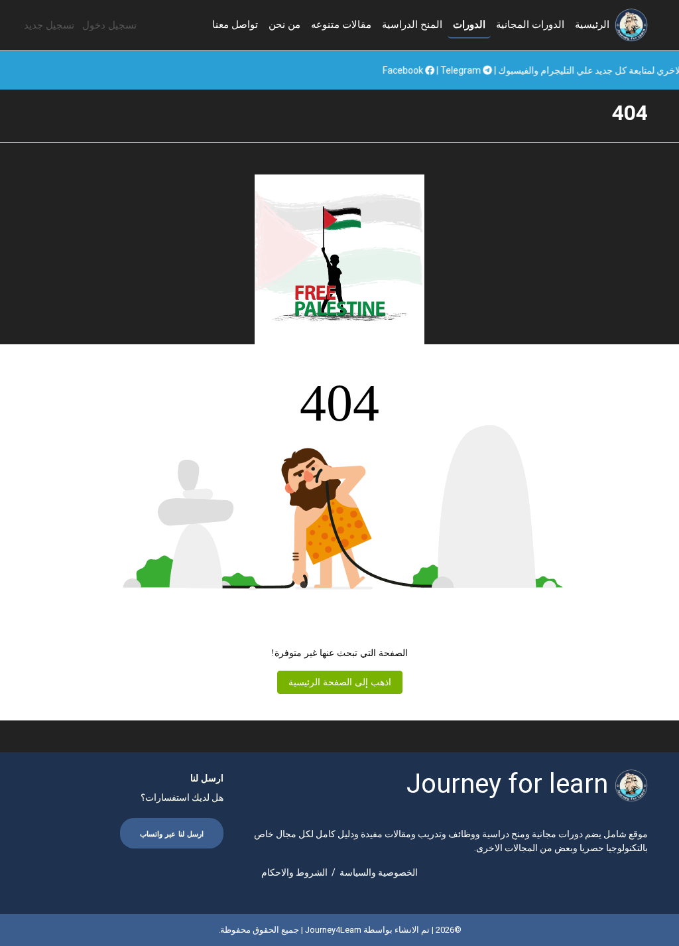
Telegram (496, 70)
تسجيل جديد (49, 25)
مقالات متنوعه (341, 25)
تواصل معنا (235, 25)
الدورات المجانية (530, 25)
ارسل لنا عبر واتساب (172, 834)
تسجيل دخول (109, 25)
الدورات (469, 25)
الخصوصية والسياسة (379, 872)
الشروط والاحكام (294, 872)
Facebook (439, 70)
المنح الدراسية (412, 25)
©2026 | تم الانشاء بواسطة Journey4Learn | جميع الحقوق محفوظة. (340, 930)
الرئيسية (592, 25)
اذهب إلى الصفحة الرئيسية (339, 682)
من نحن (284, 25)
